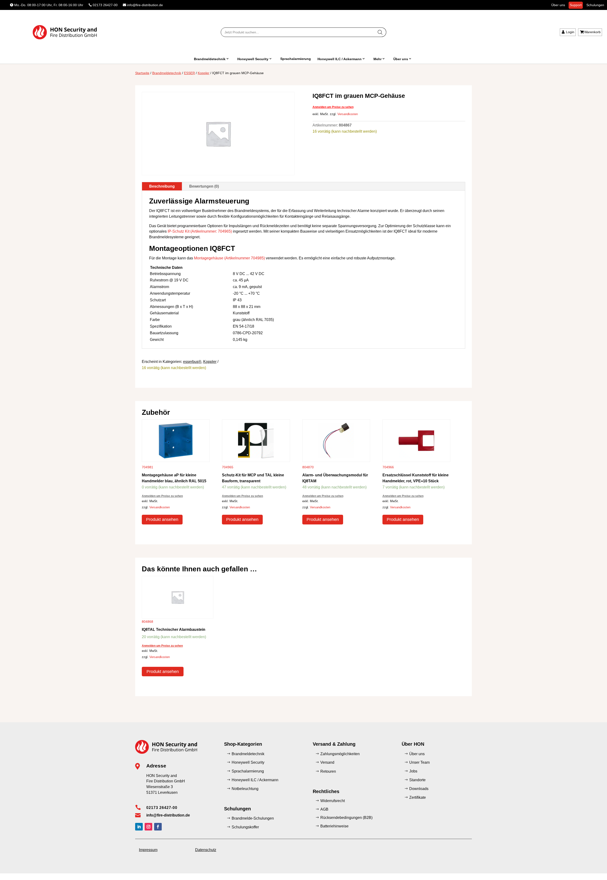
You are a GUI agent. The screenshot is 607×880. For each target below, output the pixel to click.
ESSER (189, 73)
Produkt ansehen (162, 519)
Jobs (413, 771)
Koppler (203, 73)
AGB (324, 809)
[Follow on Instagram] (148, 826)
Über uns (558, 5)
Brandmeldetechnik (209, 59)
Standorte (417, 780)
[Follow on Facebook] (158, 826)
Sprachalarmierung (295, 59)
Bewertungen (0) (204, 186)
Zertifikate (417, 797)
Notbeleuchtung (245, 789)
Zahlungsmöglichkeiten (340, 754)
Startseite (142, 73)
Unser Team (419, 762)
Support (576, 5)
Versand (327, 762)
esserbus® (192, 362)
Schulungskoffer (245, 827)
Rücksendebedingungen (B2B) (346, 818)
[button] (10, 869)
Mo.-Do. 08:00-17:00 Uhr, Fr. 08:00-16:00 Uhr (48, 5)
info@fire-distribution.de (145, 5)
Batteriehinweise (334, 826)
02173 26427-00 (105, 5)
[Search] (380, 32)
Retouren (328, 771)
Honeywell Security (252, 59)
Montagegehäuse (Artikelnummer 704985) (229, 258)
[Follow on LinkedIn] (139, 826)
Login (570, 32)
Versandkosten (347, 114)
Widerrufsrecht (332, 801)
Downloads (418, 789)
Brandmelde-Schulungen (253, 818)
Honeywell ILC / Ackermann (339, 59)
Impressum (148, 850)
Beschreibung (162, 186)
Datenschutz (205, 850)
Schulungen (595, 5)
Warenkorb (592, 32)
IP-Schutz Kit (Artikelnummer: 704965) (200, 231)
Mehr (377, 59)
